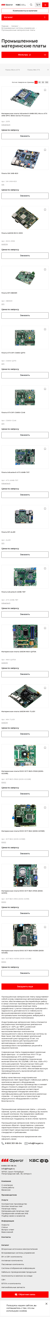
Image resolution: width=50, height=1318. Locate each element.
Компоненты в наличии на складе (16, 1276)
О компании (7, 1185)
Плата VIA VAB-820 (9, 173)
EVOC (3, 782)
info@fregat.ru (35, 1143)
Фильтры (23, 55)
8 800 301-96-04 (13, 1143)
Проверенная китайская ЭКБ (14, 1214)
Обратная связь (26, 1294)
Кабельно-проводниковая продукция (18, 1272)
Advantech (5, 125)
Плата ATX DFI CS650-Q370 (13, 353)
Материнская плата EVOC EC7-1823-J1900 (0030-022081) (22, 772)
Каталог (8, 17)
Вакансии (5, 1190)
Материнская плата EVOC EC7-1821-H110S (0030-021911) (22, 892)
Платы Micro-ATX (12, 70)
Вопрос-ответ (7, 1230)
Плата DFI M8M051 (9, 293)
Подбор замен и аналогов (13, 1216)
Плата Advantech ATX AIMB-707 (15, 472)
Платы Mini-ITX (33, 70)
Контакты (6, 1237)
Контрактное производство (14, 1204)
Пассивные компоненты (12, 1264)
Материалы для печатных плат (15, 1211)
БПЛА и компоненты (11, 1284)
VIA (2, 185)
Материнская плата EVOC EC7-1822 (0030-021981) (23, 831)
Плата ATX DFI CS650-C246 (13, 412)
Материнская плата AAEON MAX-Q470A (18, 652)
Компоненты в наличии (25, 11)
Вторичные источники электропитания (19, 1249)
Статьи (4, 1227)
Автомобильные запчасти (13, 1287)
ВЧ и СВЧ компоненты (11, 1257)
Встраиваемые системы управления (18, 1253)
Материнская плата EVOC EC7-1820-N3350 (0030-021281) (22, 952)
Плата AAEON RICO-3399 (12, 233)
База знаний (7, 1232)
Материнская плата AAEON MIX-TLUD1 (18, 711)
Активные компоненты (12, 1261)
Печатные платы (8, 1209)
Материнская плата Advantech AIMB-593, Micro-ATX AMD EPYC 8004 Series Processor (24, 115)
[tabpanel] (25, 613)
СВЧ (3, 1280)
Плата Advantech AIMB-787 (13, 592)
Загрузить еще (25, 986)
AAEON (4, 244)
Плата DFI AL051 (8, 532)
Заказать (25, 136)
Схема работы (7, 1188)
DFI (2, 304)
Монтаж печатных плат (11, 1206)
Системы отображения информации (18, 1268)
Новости (5, 1225)
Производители (9, 1195)
